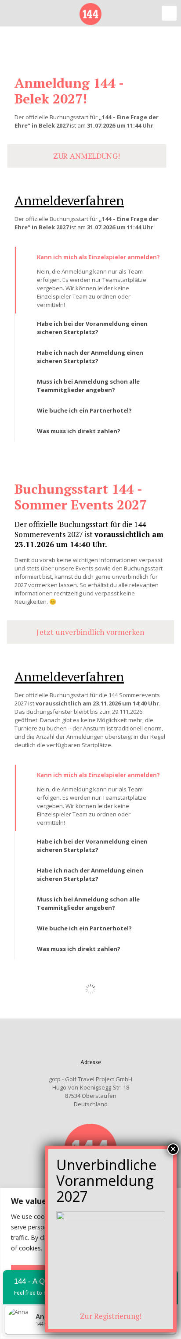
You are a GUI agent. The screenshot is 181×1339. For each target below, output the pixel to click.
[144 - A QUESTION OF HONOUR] (90, 13)
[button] (90, 280)
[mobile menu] (169, 13)
